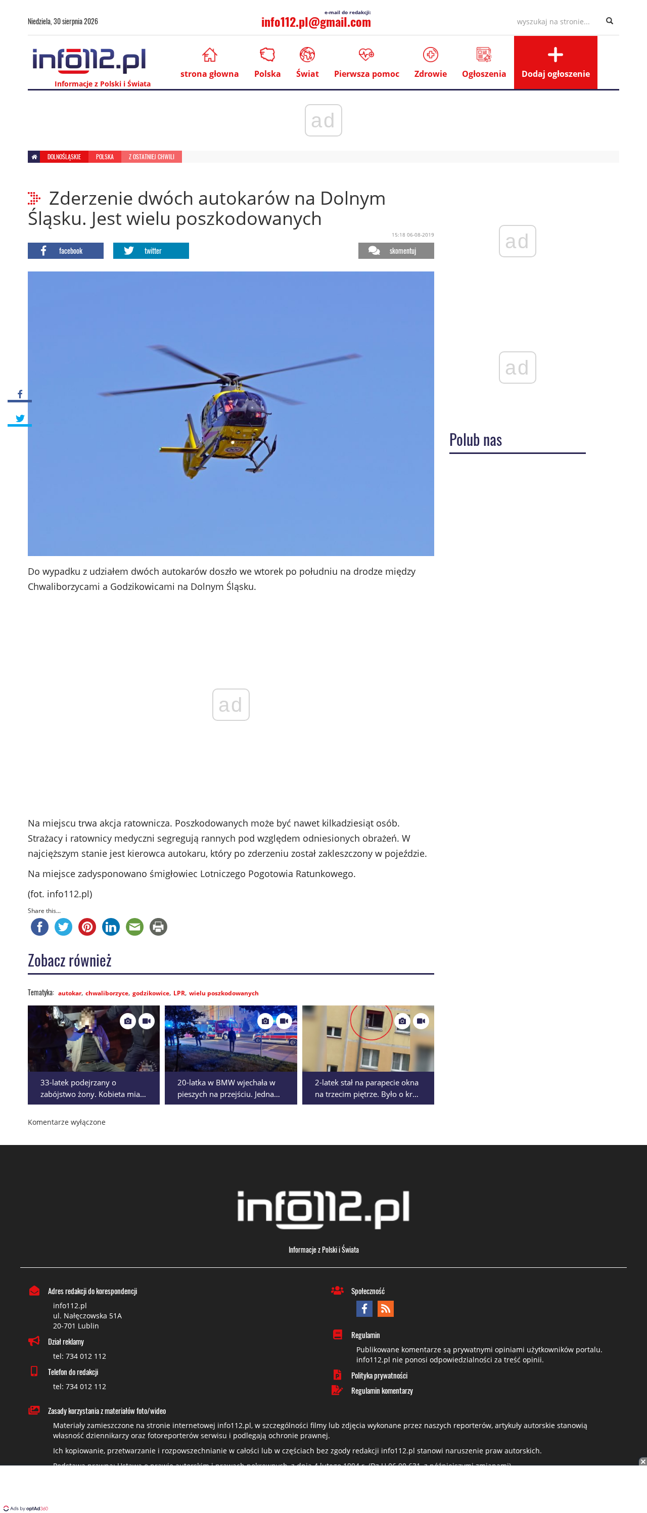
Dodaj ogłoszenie (556, 73)
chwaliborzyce (106, 993)
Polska (267, 73)
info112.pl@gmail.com (316, 21)
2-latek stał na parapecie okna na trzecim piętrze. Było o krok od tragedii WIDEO (368, 1093)
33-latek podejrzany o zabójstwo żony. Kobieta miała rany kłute (93, 1093)
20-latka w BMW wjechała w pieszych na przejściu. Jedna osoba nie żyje (226, 1093)
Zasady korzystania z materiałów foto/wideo (107, 1410)
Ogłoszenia (484, 73)
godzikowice (150, 993)
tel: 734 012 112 (79, 1356)
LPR (179, 993)
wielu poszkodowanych (224, 993)
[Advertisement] (323, 1490)
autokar (69, 993)
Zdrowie (430, 73)
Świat (307, 73)
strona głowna (209, 73)
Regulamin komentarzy (382, 1390)
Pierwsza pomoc (366, 73)
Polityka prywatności (379, 1375)
